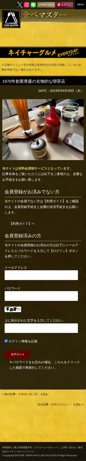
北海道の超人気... (29, 394)
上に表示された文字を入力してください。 (35, 320)
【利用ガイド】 (54, 201)
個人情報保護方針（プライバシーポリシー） (37, 447)
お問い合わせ (69, 447)
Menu (80, 4)
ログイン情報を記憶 (22, 341)
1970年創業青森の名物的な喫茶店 (33, 81)
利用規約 (6, 447)
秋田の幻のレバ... (61, 404)
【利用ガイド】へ (22, 223)
